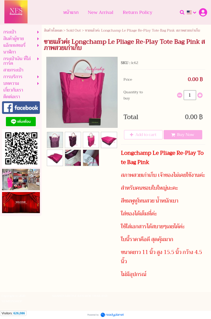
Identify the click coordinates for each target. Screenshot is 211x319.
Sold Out (73, 30)
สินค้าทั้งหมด (53, 30)
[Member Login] (203, 12)
